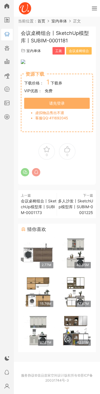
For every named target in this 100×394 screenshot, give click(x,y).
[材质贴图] (7, 104)
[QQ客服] (7, 373)
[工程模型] (7, 76)
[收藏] (7, 117)
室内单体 (33, 50)
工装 (58, 51)
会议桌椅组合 (79, 51)
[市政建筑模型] (7, 62)
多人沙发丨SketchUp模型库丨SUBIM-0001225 (75, 207)
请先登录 (57, 103)
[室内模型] (7, 34)
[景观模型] (7, 21)
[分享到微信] (25, 172)
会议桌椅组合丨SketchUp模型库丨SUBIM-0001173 (38, 207)
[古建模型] (7, 48)
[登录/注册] (7, 387)
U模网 (25, 8)
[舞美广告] (7, 90)
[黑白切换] (7, 359)
